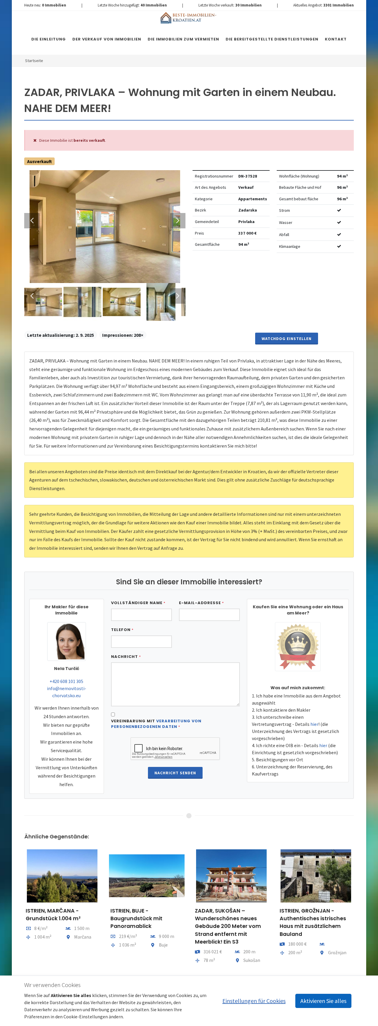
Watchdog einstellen (287, 338)
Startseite (34, 60)
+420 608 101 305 (66, 681)
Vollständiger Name (138, 603)
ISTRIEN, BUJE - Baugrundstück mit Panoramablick (136, 918)
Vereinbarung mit (156, 724)
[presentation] (19, 909)
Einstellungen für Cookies (254, 1000)
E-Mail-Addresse (201, 603)
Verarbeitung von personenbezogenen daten (156, 724)
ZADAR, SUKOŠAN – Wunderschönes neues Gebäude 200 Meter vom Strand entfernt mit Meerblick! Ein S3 (228, 926)
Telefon (122, 629)
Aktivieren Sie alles (323, 1000)
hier (314, 724)
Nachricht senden (175, 772)
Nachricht (126, 656)
